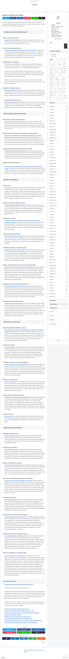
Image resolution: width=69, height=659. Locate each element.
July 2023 (58, 211)
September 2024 (58, 171)
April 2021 (58, 288)
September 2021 (58, 273)
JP (66, 655)
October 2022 (58, 237)
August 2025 (58, 140)
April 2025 (58, 152)
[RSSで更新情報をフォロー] (41, 638)
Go (65, 46)
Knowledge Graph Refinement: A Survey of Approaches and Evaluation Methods (23, 620)
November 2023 (58, 200)
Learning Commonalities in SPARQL (13, 614)
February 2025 (58, 157)
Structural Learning (8, 416)
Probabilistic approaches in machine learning (14, 249)
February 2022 (58, 259)
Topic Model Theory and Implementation (13, 303)
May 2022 (58, 251)
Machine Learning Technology (11, 40)
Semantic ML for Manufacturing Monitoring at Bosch (17, 609)
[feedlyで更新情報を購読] (32, 638)
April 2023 (58, 220)
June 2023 (58, 214)
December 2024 (58, 163)
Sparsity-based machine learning (12, 465)
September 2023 (58, 205)
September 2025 (58, 137)
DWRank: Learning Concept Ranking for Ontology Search (18, 616)
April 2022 (58, 254)
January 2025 (58, 160)
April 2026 (58, 118)
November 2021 (58, 268)
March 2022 (58, 256)
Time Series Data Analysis (10, 381)
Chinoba (58, 23)
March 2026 (58, 120)
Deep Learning (7, 187)
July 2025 (58, 143)
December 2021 (58, 265)
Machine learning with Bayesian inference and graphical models (19, 267)
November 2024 (58, 166)
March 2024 (58, 188)
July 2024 (58, 177)
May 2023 (58, 217)
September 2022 (58, 239)
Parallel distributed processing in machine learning (16, 151)
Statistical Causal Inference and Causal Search (15, 516)
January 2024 (58, 194)
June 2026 (58, 112)
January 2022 (58, 262)
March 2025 (58, 154)
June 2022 (58, 248)
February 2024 (58, 191)
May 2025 (58, 149)
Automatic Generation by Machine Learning (14, 205)
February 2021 (58, 293)
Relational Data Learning (10, 499)
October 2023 (58, 203)
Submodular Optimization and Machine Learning (15, 535)
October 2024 (58, 169)
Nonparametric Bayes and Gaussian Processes (15, 286)
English (54, 54)
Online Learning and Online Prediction (13, 236)
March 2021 (58, 290)
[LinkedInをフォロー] (15, 638)
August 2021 (58, 276)
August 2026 (58, 106)
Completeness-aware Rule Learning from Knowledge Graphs (19, 618)
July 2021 (58, 279)
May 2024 (58, 183)
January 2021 (58, 296)
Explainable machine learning (11, 435)
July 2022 (58, 245)
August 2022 (58, 242)
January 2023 (58, 228)
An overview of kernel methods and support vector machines (18, 480)
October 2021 (58, 271)
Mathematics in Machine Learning (12, 90)
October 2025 (58, 135)
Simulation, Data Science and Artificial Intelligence (16, 364)
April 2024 (58, 186)
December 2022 (58, 231)
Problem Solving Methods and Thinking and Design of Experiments (19, 50)
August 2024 (58, 174)
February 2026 (58, 123)
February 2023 (58, 225)
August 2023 (58, 208)
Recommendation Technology (11, 449)
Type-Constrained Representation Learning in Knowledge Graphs (20, 610)
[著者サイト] (6, 638)
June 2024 (58, 180)
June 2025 (58, 146)
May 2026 (58, 115)
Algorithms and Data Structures (11, 102)
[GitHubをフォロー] (24, 638)
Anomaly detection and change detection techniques (16, 397)
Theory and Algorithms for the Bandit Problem (15, 555)
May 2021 (58, 285)
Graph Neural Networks (9, 347)
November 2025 (58, 132)
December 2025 (58, 129)
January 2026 (58, 126)
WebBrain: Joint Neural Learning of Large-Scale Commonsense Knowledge (22, 612)
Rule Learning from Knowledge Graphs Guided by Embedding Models (21, 622)
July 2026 (58, 109)
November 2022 (58, 234)
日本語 (54, 56)
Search (50, 42)
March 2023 (58, 222)
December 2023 (58, 197)
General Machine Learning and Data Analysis (14, 121)
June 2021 (58, 282)
